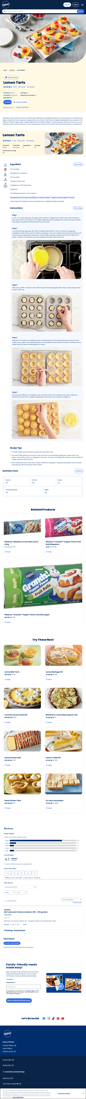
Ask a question (30, 86)
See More (79, 471)
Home (5, 70)
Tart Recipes (21, 70)
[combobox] (40, 11)
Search (80, 11)
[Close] (83, 1093)
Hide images (78, 208)
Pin (5, 170)
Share (5, 180)
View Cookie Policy (18, 1097)
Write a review (22, 86)
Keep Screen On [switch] (5, 186)
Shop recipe (78, 164)
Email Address (11, 982)
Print (5, 175)
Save (8, 102)
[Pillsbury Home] (5, 4)
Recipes (12, 70)
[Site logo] (7, 1034)
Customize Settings (64, 1093)
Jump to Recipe (21, 102)
